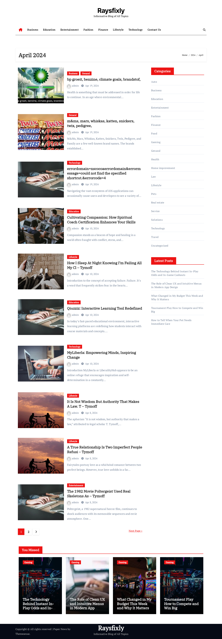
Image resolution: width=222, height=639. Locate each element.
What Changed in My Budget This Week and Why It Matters (134, 603)
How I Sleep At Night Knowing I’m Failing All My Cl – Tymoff (104, 265)
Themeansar (22, 634)
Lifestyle (118, 29)
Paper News (60, 629)
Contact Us (154, 29)
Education (49, 29)
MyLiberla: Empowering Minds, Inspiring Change (101, 355)
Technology (136, 29)
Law (153, 176)
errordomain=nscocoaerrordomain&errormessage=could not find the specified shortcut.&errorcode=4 (104, 173)
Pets (153, 194)
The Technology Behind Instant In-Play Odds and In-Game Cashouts (174, 273)
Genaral (86, 73)
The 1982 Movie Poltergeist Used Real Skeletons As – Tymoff (99, 493)
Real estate (157, 202)
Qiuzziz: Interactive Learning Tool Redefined (104, 308)
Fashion (88, 29)
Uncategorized (159, 245)
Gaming (155, 142)
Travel (155, 237)
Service (155, 211)
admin (75, 85)
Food (154, 133)
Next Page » (135, 531)
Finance (103, 29)
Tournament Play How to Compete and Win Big (181, 603)
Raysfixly (111, 10)
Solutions (157, 220)
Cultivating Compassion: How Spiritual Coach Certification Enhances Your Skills (101, 219)
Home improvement (163, 168)
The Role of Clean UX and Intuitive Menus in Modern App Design (176, 285)
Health (155, 159)
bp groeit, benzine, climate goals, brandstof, (104, 79)
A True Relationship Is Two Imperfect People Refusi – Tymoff (104, 449)
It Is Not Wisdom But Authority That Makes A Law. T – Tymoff (103, 404)
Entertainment (69, 29)
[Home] (20, 30)
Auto (154, 81)
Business (32, 29)
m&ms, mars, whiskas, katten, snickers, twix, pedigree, (100, 123)
